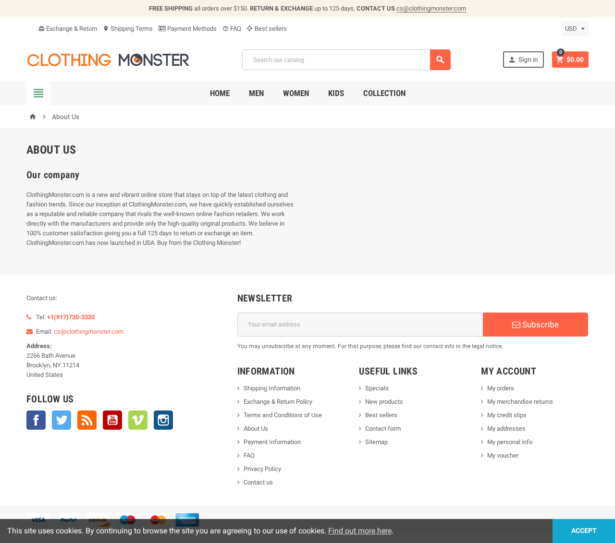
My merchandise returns (520, 401)
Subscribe (539, 324)
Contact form (383, 428)
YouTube (112, 420)
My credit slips (507, 415)
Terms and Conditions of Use (283, 415)
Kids (336, 93)
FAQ (231, 28)
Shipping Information (272, 388)
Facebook (36, 420)
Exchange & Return (67, 28)
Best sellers (270, 28)
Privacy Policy (262, 468)
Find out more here (360, 530)
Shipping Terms (128, 28)
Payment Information (272, 442)
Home (220, 93)
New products (384, 401)
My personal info (509, 442)
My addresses (506, 428)
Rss (87, 420)
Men (256, 93)
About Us (256, 428)
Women (296, 93)
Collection (384, 93)
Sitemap (376, 442)
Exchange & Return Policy (278, 401)
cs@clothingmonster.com (431, 8)
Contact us (258, 482)
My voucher (502, 455)
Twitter (61, 420)
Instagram (163, 420)
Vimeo (138, 420)
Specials (377, 388)
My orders (500, 388)
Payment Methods (191, 28)
